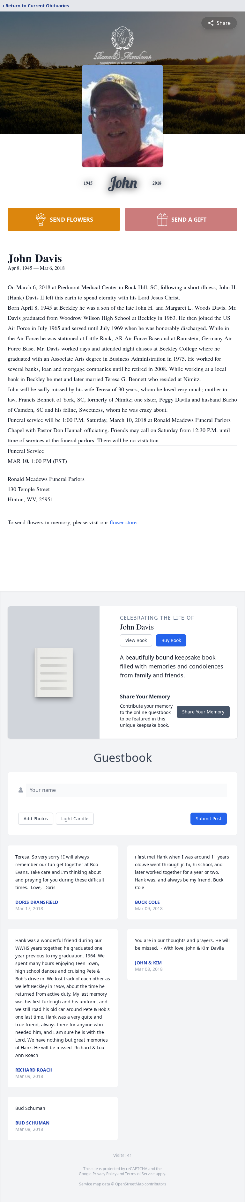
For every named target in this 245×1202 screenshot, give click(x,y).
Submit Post (208, 818)
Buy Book (171, 640)
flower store (123, 522)
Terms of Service (140, 1173)
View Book (136, 640)
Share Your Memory (203, 712)
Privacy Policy (104, 1173)
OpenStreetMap (129, 1184)
